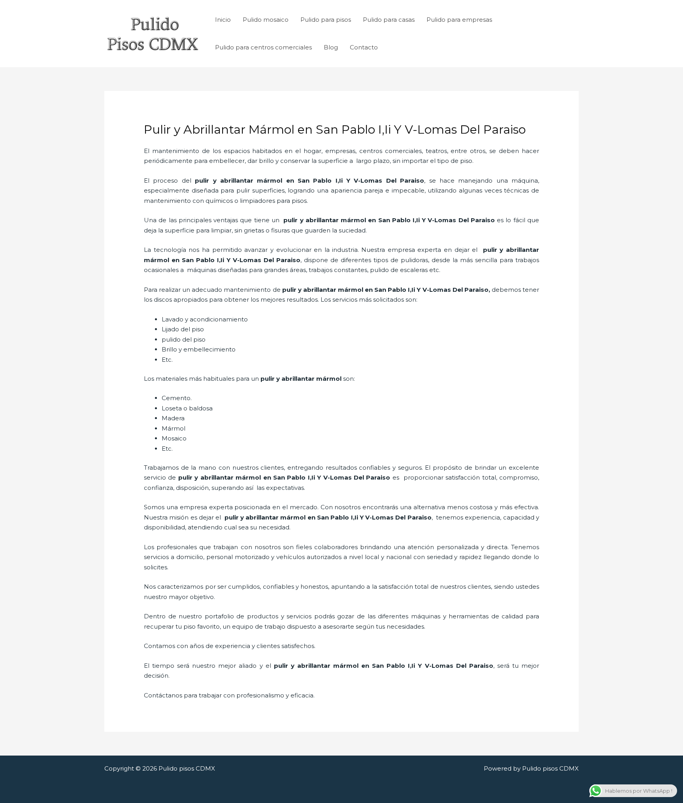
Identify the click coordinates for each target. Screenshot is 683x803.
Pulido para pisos (325, 19)
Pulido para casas (389, 19)
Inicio (223, 19)
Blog (331, 47)
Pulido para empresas (459, 19)
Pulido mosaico (266, 19)
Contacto (364, 47)
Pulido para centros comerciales (263, 47)
